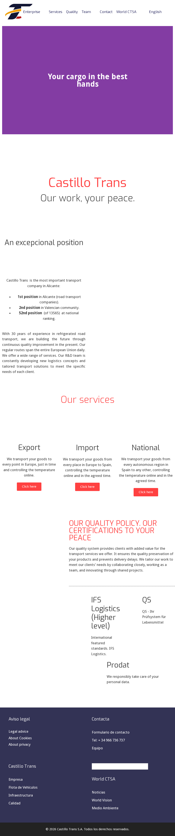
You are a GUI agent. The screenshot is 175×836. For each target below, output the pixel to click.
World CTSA (126, 11)
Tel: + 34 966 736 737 (108, 740)
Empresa (16, 779)
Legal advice (18, 731)
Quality (72, 11)
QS (146, 600)
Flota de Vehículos (23, 787)
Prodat (118, 665)
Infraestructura (21, 795)
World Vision (102, 800)
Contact (106, 11)
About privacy (20, 744)
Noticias (98, 792)
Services (55, 11)
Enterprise (31, 11)
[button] (6, 80)
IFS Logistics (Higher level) (105, 613)
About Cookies (20, 738)
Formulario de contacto (111, 732)
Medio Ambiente (105, 808)
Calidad (14, 803)
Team (86, 11)
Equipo (97, 748)
